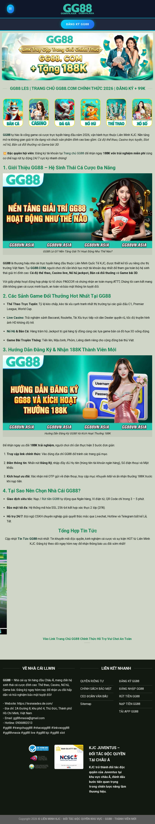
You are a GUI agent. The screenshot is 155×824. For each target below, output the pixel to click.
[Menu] (10, 9)
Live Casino (15, 317)
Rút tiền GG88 (51, 499)
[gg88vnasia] (77, 9)
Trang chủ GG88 (74, 153)
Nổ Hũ (11, 331)
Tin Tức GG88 (27, 539)
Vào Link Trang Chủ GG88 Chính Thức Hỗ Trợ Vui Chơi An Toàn (77, 639)
